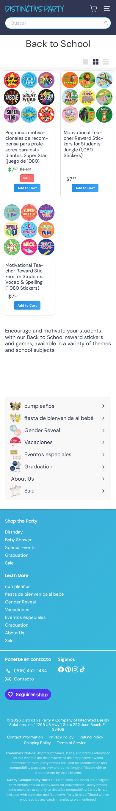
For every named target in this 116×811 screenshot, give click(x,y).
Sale (9, 563)
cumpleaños (18, 586)
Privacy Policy (61, 737)
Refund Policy (91, 737)
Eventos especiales (25, 617)
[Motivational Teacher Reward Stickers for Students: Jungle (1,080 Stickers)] (87, 134)
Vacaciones (17, 610)
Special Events (20, 547)
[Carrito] (93, 8)
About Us (14, 633)
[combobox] (58, 23)
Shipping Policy (37, 742)
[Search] (106, 23)
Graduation (17, 555)
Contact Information (25, 737)
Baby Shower (18, 540)
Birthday (14, 532)
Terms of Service (71, 742)
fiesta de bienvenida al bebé (34, 594)
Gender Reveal (20, 602)
